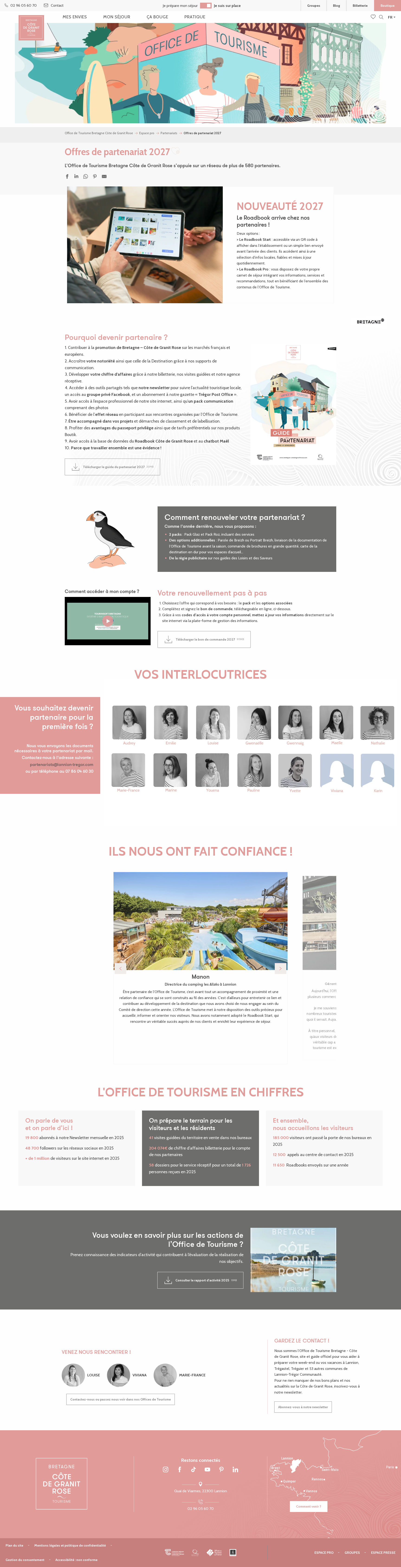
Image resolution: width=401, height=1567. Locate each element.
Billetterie (360, 5)
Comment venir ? (308, 1506)
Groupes (313, 5)
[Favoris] (374, 17)
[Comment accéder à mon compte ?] (107, 621)
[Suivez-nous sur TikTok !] (193, 1470)
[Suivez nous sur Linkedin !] (235, 1470)
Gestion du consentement (25, 1560)
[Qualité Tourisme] (195, 1552)
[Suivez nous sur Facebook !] (180, 1470)
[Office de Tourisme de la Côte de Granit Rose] (31, 24)
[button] (381, 17)
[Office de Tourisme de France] (214, 1552)
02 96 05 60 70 (201, 1508)
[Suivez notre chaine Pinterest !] (221, 1470)
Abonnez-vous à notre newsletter (303, 1407)
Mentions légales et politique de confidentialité (70, 1545)
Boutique (388, 5)
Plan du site (14, 1545)
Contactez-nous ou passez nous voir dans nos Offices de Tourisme (120, 1399)
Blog (336, 5)
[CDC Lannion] (174, 1552)
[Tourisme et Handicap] (233, 1552)
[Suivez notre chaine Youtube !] (207, 1470)
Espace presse (383, 1553)
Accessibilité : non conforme (76, 1560)
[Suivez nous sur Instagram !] (166, 1470)
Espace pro (323, 1553)
